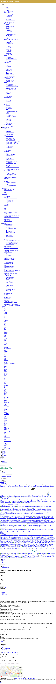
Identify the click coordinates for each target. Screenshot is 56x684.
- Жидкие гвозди (8, 61)
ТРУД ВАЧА (6, 444)
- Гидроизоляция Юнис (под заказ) (11, 34)
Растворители (6, 181)
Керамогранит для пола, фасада (8, 149)
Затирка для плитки (7, 137)
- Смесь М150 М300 (9, 101)
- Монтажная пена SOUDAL (10, 74)
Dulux (5, 327)
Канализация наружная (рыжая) (8, 293)
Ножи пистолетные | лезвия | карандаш (9, 258)
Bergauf (5, 316)
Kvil (4, 354)
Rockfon (5, 309)
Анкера (5, 208)
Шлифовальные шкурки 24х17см (9, 266)
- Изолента (7, 65)
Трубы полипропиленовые (8, 295)
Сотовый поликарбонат (7, 97)
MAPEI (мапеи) (6, 357)
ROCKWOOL (6, 375)
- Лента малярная (8, 66)
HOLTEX (5, 337)
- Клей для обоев (8, 57)
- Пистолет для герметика (9, 134)
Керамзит (5, 55)
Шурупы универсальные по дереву (9, 222)
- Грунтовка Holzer (8, 49)
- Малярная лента (8, 230)
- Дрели (7, 276)
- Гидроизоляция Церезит (9, 33)
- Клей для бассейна (9, 15)
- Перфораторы (8, 280)
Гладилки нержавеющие (7, 246)
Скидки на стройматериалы (6, 648)
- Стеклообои (8, 165)
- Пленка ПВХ (8, 29)
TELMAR (5, 392)
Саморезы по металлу (7, 220)
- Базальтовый (8, 105)
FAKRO (5, 330)
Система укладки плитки (7, 261)
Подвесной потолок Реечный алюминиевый (10, 177)
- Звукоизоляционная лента (10, 64)
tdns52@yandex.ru (4, 472)
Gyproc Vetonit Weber (7, 334)
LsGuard (5, 356)
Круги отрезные (6, 249)
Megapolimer (6, 360)
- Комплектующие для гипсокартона (11, 88)
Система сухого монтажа (7, 6)
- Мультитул (7, 279)
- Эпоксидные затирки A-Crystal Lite (11, 142)
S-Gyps (5, 378)
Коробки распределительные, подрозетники (10, 302)
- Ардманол (7, 38)
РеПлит (5, 436)
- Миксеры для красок (9, 253)
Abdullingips (5, 313)
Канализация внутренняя (7, 292)
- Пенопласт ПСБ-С (9, 110)
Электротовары (2, 528)
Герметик (5, 128)
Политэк (5, 433)
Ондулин (5, 82)
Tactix (5, 390)
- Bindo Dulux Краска (9, 157)
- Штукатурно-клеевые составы (10, 123)
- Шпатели (7, 237)
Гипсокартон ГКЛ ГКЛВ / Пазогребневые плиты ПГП (12, 39)
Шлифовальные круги (7, 264)
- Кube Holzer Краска (9, 158)
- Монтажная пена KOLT (9, 71)
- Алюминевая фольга (9, 30)
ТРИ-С (5, 443)
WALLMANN (6, 404)
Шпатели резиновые (7, 269)
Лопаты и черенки (6, 251)
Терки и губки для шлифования (8, 263)
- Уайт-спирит (8, 187)
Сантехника (2, 524)
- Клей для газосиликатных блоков (11, 56)
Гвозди (5, 209)
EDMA (5, 329)
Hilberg (5, 336)
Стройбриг (5, 438)
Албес (5, 408)
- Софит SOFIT (8, 27)
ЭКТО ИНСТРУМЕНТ (7, 448)
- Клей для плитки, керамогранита (11, 58)
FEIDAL (5, 331)
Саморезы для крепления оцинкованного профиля (11, 217)
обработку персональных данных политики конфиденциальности (25, 678)
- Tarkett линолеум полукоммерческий (11, 161)
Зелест (5, 416)
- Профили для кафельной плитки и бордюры (12, 169)
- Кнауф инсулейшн (8, 107)
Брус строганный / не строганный (9, 189)
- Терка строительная (9, 234)
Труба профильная (6, 203)
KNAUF (5, 350)
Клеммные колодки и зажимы (8, 301)
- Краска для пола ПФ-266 (9, 156)
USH (4, 401)
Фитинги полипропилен (7, 297)
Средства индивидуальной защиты (9, 262)
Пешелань (5, 430)
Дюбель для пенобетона (7, 211)
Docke (5, 325)
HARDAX (5, 335)
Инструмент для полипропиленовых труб (10, 291)
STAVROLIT (6, 385)
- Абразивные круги (9, 225)
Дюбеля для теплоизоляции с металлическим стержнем (12, 214)
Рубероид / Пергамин (7, 90)
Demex (5, 322)
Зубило (5, 247)
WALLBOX (5, 403)
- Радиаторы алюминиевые (10, 288)
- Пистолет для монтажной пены (10, 76)
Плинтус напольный (7, 170)
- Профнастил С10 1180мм (9, 200)
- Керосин (7, 183)
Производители (4, 307)
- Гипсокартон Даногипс (9, 43)
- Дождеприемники (8, 19)
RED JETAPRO (6, 373)
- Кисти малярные (8, 255)
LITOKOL (5, 355)
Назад (3, 4)
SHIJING (5, 381)
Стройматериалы (3, 483)
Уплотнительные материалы (8, 296)
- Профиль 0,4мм (8, 87)
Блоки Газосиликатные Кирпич (8, 17)
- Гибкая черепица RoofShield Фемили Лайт (12, 125)
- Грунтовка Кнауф (8, 53)
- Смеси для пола (8, 100)
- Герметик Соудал (8, 131)
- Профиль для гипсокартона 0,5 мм (11, 85)
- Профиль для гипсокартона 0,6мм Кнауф (12, 86)
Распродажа (4, 452)
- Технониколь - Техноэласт (10, 80)
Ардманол (5, 310)
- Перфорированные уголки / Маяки (11, 89)
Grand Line (5, 333)
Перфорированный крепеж (8, 216)
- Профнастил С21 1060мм (10, 201)
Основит (5, 311)
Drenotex (5, 326)
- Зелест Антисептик (9, 145)
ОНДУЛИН (5, 427)
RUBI (5, 376)
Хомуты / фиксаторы (7, 298)
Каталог (3, 481)
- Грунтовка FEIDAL (9, 54)
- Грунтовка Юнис (8, 51)
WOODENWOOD (6, 406)
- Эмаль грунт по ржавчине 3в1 (10, 154)
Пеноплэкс (5, 429)
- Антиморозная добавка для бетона (11, 182)
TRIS (4, 398)
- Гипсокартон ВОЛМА (9, 42)
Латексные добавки (7, 62)
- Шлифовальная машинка (9, 285)
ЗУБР (4, 417)
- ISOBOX (7, 24)
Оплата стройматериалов (6, 647)
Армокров (5, 409)
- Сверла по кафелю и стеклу (10, 244)
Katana (5, 346)
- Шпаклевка (7, 102)
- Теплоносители (8, 290)
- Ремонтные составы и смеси (10, 99)
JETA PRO (5, 343)
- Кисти (7, 229)
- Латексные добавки (9, 16)
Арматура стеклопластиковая (8, 11)
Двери (5, 135)
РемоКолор (5, 435)
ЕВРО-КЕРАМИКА (7, 413)
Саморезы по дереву (7, 219)
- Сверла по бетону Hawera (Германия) (11, 243)
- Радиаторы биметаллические (10, 289)
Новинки (3, 306)
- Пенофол (7, 113)
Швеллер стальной (6, 205)
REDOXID (5, 374)
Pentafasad (5, 366)
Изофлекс (5, 419)
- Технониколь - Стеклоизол (10, 79)
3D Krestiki (5, 312)
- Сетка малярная (8, 92)
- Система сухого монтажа (9, 84)
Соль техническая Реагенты (8, 96)
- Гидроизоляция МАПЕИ (9, 25)
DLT (4, 324)
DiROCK (5, 323)
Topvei (5, 396)
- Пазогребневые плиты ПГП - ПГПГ (11, 44)
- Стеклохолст (8, 166)
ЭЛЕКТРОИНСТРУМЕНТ (8, 274)
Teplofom (5, 393)
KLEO (5, 349)
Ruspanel (5, 377)
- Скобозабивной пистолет (10, 283)
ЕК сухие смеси (6, 415)
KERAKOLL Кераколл (7, 348)
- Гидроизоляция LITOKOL (10, 32)
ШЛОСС (5, 447)
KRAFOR (5, 352)
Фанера (5, 192)
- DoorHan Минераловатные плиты (11, 116)
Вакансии (3, 451)
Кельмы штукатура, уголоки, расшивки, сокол (11, 248)
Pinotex (5, 367)
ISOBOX (5, 342)
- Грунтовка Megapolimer (9, 47)
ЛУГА (5, 424)
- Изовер (7, 109)
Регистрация (6, 463)
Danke (5, 321)
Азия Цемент (6, 407)
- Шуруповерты (8, 286)
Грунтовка (5, 45)
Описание (3, 592)
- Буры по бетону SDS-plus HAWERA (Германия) (13, 240)
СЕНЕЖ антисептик (7, 437)
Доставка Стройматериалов (6, 646)
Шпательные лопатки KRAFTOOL (9, 271)
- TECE (7, 7)
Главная (3, 566)
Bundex (5, 319)
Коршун (5, 421)
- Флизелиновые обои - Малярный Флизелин (12, 167)
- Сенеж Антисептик (9, 147)
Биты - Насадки (6, 257)
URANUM (5, 400)
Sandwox (5, 379)
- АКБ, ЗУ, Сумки (8, 275)
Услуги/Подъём (4, 455)
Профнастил (6, 197)
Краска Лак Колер (6, 151)
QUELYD (5, 371)
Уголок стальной (6, 204)
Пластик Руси (6, 432)
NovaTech (5, 362)
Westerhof (5, 405)
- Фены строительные (9, 284)
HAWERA (5, 308)
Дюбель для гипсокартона (8, 210)
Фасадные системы (7, 118)
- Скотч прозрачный (9, 69)
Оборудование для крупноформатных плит (10, 273)
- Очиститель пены (8, 75)
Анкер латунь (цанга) (7, 207)
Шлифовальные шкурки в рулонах (9, 267)
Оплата (3, 560)
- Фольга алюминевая (9, 114)
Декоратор (5, 412)
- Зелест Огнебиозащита (9, 146)
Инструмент (4, 223)
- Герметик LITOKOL (9, 129)
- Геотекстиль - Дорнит (9, 31)
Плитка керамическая (7, 171)
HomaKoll (5, 338)
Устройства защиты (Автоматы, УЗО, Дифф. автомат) (12, 305)
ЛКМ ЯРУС (5, 423)
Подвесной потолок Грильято (8, 176)
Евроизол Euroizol (6, 414)
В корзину (2, 586)
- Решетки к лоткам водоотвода (10, 21)
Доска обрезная (6, 191)
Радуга (5, 434)
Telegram (1, 641)
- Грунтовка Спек (8, 52)
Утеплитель (5, 104)
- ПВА (6, 60)
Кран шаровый (6, 294)
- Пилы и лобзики (8, 281)
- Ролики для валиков (9, 256)
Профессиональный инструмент (9, 224)
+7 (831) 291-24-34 (6, 587)
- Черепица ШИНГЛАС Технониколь (11, 126)
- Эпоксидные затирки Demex (10, 140)
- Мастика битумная (9, 35)
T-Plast (5, 389)
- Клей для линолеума (9, 162)
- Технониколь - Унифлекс (9, 81)
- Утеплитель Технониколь (10, 106)
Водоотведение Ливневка (8, 18)
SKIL (4, 382)
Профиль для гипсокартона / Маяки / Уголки (10, 83)
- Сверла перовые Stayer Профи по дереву (12, 242)
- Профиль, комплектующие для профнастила (12, 199)
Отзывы (3, 593)
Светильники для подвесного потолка (9, 303)
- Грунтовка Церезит (9, 50)
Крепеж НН (5, 422)
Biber (4, 317)
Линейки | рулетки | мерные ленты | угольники (11, 250)
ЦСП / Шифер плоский (7, 124)
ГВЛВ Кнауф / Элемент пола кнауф (9, 22)
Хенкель (5, 445)
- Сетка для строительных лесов (10, 91)
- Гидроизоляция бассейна (9, 14)
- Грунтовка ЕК (8, 48)
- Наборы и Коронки (9, 241)
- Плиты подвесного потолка (10, 173)
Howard (5, 340)
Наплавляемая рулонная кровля (8, 77)
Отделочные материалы (5, 127)
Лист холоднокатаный (7, 196)
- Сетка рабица (8, 93)
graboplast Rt (6, 332)
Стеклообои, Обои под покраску (9, 164)
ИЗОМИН (5, 418)
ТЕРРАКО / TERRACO (7, 441)
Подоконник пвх (6, 178)
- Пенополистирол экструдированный (11, 111)
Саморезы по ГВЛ (6, 218)
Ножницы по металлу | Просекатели (9, 259)
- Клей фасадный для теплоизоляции (11, 59)
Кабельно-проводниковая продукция (9, 299)
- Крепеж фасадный (8, 120)
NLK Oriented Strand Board (8, 361)
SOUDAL (5, 384)
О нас (3, 450)
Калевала (5, 420)
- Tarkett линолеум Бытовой (10, 160)
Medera (5, 359)
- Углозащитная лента (9, 70)
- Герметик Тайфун (8, 130)
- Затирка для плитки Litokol (10, 138)
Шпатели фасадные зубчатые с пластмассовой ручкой (12, 270)
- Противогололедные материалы (11, 185)
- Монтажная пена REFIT (9, 73)
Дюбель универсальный (7, 213)
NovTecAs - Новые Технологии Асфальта (10, 363)
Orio (4, 364)
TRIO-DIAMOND (6, 397)
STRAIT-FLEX (6, 388)
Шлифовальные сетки (7, 265)
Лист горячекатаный (7, 195)
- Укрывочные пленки (9, 235)
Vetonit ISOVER (6, 402)
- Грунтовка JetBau (8, 46)
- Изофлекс (7, 28)
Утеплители (4, 5)
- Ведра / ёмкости (8, 227)
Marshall (5, 358)
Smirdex (5, 383)
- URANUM (7, 8)
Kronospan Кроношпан (7, 353)
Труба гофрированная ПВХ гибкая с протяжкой (11, 304)
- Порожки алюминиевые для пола (11, 163)
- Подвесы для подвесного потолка (11, 174)
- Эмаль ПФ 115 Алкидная (9, 155)
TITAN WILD (6, 395)
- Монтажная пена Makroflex (10, 72)
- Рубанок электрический (9, 282)
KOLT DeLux (6, 351)
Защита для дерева (6, 144)
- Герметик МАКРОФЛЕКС (10, 132)
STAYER (5, 386)
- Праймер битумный (9, 37)
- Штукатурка (8, 103)
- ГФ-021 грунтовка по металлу (10, 153)
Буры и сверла (6, 239)
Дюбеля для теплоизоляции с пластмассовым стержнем (12, 215)
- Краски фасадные (8, 119)
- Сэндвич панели (8, 180)
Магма (5, 425)
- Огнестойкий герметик (9, 133)
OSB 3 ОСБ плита (6, 193)
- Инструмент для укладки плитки (11, 228)
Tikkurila (5, 394)
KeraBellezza (6, 347)
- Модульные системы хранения (10, 232)
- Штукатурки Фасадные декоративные (11, 122)
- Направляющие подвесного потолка (11, 172)
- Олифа (7, 184)
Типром (5, 442)
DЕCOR (5, 328)
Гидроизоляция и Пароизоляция (8, 23)
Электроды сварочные (7, 272)
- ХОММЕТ (7, 10)
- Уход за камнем (8, 150)
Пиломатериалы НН (7, 431)
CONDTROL (6, 320)
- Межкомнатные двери (9, 136)
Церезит (5, 446)
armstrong (5, 315)
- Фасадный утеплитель (9, 108)
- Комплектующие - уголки (10, 168)
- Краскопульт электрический (10, 277)
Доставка (3, 454)
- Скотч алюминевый (9, 68)
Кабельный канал (6, 300)
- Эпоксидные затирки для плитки (11, 139)
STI (4, 387)
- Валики (7, 226)
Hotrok (5, 339)
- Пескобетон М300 (8, 98)
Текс (4, 440)
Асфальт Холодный (7, 12)
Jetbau (5, 344)
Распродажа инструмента (7, 238)
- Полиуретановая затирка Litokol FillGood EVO (13, 141)
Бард (4, 410)
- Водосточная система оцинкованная (11, 198)
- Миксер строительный (9, 231)
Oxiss (4, 365)
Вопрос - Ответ (4, 594)
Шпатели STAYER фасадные (8, 268)
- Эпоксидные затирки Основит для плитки (12, 143)
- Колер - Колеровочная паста (10, 159)
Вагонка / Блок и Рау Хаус (8, 190)
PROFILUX (5, 370)
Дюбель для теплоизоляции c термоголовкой (10, 212)
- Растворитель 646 (8, 186)
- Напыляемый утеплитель (10, 115)
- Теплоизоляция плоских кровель (11, 117)
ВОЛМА (5, 411)
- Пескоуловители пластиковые (10, 20)
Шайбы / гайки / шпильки (8, 221)
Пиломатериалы (4, 188)
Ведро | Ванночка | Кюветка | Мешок (9, 245)
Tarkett (5, 391)
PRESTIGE (5, 369)
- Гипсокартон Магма (9, 41)
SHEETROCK (6, 380)
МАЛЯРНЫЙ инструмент (8, 252)
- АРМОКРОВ (8, 78)
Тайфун (5, 439)
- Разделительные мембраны (10, 26)
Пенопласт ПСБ (6, 428)
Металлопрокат (4, 194)
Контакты (3, 456)
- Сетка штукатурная (9, 95)
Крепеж (1, 507)
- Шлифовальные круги (9, 236)
